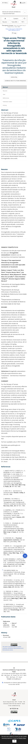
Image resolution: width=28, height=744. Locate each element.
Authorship (14, 77)
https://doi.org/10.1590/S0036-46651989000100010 (14, 29)
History (5, 105)
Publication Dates (7, 101)
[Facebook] (15, 709)
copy (14, 33)
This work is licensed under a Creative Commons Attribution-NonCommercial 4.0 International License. (12, 648)
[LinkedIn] (14, 709)
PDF (23, 22)
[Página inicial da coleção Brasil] (14, 697)
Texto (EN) (14, 22)
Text (4, 94)
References (6, 98)
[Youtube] (17, 709)
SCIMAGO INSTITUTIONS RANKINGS (15, 81)
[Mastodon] (12, 709)
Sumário (16, 18)
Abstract (5, 87)
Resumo (4, 22)
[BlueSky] (10, 709)
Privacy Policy (22, 738)
